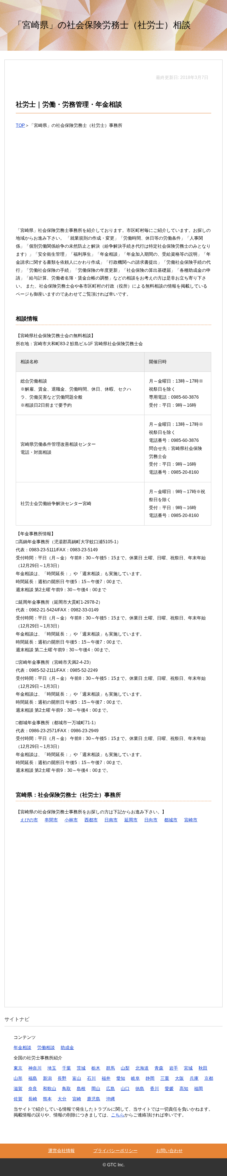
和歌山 (49, 1088)
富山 (76, 1078)
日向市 (151, 820)
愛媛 (169, 1088)
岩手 (173, 1068)
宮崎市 (190, 820)
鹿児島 (93, 1098)
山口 (125, 1088)
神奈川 (35, 1068)
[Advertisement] (113, 182)
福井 (106, 1078)
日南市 (111, 820)
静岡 (150, 1078)
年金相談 (22, 1047)
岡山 (95, 1088)
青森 (158, 1068)
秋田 (202, 1068)
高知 (183, 1088)
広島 (110, 1088)
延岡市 (131, 820)
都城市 (170, 820)
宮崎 (76, 1098)
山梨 (125, 1068)
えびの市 (29, 820)
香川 (154, 1088)
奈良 (32, 1088)
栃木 (95, 1068)
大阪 (179, 1078)
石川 (91, 1078)
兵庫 (194, 1078)
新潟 (47, 1078)
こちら (117, 1115)
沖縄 (110, 1098)
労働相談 (46, 1047)
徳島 (139, 1088)
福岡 (198, 1088)
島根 (81, 1088)
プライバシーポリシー (115, 1150)
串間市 (51, 820)
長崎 (32, 1098)
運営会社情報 (61, 1150)
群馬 (110, 1068)
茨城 (81, 1068)
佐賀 (18, 1098)
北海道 (142, 1068)
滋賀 (18, 1088)
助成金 (67, 1047)
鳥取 (66, 1088)
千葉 (66, 1068)
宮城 (188, 1068)
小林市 (71, 820)
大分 (62, 1098)
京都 (208, 1078)
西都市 (91, 820)
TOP (20, 125)
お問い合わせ (169, 1150)
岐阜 (135, 1078)
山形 (18, 1078)
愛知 (120, 1078)
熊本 (47, 1098)
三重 (164, 1078)
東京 (18, 1068)
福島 (32, 1078)
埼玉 (51, 1068)
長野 (62, 1078)
